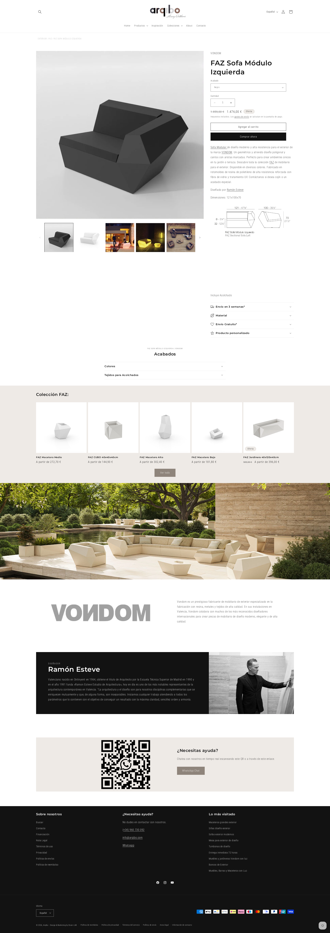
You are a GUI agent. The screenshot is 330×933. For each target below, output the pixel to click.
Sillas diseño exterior (219, 828)
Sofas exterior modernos (221, 834)
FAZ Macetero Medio (49, 457)
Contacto (41, 828)
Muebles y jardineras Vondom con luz (228, 858)
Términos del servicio (131, 925)
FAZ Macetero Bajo (203, 457)
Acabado (214, 80)
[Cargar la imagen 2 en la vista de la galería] (89, 237)
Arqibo (45, 925)
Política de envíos (45, 858)
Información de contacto (182, 925)
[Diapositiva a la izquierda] (40, 237)
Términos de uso (44, 846)
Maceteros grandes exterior (223, 822)
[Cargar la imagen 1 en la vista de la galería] (59, 237)
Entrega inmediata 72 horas (223, 852)
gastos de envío (241, 117)
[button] (40, 12)
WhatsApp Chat (191, 770)
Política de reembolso (47, 864)
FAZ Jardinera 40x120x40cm (261, 457)
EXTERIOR (42, 39)
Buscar (39, 822)
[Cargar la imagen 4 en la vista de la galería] (150, 237)
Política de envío (149, 925)
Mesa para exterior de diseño (223, 840)
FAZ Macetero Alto (151, 457)
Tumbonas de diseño (219, 846)
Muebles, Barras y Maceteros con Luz (228, 870)
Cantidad (215, 96)
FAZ (50, 39)
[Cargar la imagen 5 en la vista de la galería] (181, 237)
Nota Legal (41, 840)
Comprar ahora (248, 136)
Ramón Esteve (235, 189)
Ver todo (165, 472)
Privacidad (41, 852)
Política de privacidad (110, 925)
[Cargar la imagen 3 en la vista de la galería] (120, 237)
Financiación (42, 834)
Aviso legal (164, 925)
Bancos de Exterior (218, 864)
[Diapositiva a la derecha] (200, 237)
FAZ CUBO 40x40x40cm (103, 457)
